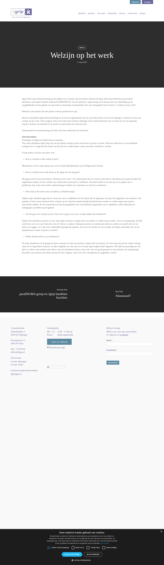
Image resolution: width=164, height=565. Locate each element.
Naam (109, 340)
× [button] (161, 532)
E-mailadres (111, 350)
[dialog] (82, 547)
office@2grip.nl (18, 352)
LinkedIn (124, 335)
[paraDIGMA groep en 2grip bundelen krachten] (41, 294)
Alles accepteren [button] (71, 554)
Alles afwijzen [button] (93, 554)
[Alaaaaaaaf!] (123, 294)
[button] (82, 560)
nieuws (81, 47)
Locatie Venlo (17, 364)
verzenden (113, 362)
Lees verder (104, 543)
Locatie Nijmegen (18, 361)
